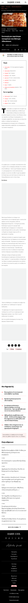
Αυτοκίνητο (14, 570)
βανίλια (6, 82)
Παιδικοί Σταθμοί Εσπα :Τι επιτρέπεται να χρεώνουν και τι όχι (14, 520)
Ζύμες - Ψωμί (4, 8)
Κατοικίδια (14, 580)
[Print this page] (15, 50)
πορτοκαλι (7, 67)
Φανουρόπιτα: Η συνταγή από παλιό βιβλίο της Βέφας (13, 393)
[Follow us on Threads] (19, 538)
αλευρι (6, 103)
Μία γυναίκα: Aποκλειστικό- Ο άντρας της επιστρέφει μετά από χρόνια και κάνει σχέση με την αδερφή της (13, 479)
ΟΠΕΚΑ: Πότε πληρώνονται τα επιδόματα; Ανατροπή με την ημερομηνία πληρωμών (13, 426)
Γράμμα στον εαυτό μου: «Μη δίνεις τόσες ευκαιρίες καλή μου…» (12, 488)
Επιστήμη (14, 564)
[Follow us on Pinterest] (6, 538)
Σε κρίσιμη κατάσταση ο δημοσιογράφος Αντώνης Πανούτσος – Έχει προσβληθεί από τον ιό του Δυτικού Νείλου (15, 408)
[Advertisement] (14, 146)
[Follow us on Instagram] (22, 538)
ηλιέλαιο (7, 75)
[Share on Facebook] (22, 50)
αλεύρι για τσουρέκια (10, 87)
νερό (6, 101)
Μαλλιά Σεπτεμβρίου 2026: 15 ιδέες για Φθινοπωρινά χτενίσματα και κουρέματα (14, 452)
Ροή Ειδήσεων (14, 556)
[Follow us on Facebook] (12, 538)
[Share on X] (25, 50)
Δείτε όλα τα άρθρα (13, 527)
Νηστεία (21, 30)
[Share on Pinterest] (18, 50)
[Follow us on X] (15, 538)
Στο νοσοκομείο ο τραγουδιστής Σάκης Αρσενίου (14, 462)
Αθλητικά (14, 578)
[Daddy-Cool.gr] (14, 2)
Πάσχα (3, 32)
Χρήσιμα (14, 566)
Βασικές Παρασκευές (16, 6)
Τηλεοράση (14, 551)
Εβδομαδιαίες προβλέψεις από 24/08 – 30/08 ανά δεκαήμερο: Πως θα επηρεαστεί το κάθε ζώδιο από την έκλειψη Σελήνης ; (14, 417)
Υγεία (14, 582)
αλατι (6, 85)
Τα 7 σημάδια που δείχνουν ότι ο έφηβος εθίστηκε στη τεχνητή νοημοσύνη (11, 498)
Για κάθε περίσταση (6, 30)
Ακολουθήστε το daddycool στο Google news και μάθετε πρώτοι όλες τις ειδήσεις (14, 435)
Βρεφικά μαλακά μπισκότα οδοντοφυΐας (12, 399)
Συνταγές (8, 6)
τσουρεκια (18, 349)
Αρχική (2, 6)
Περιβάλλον (14, 568)
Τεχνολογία (14, 558)
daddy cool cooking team (12, 45)
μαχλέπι (6, 80)
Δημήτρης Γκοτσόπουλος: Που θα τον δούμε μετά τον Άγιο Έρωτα (13, 470)
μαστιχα (7, 77)
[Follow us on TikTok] (9, 538)
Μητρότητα (14, 576)
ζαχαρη (6, 73)
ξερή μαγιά (7, 96)
